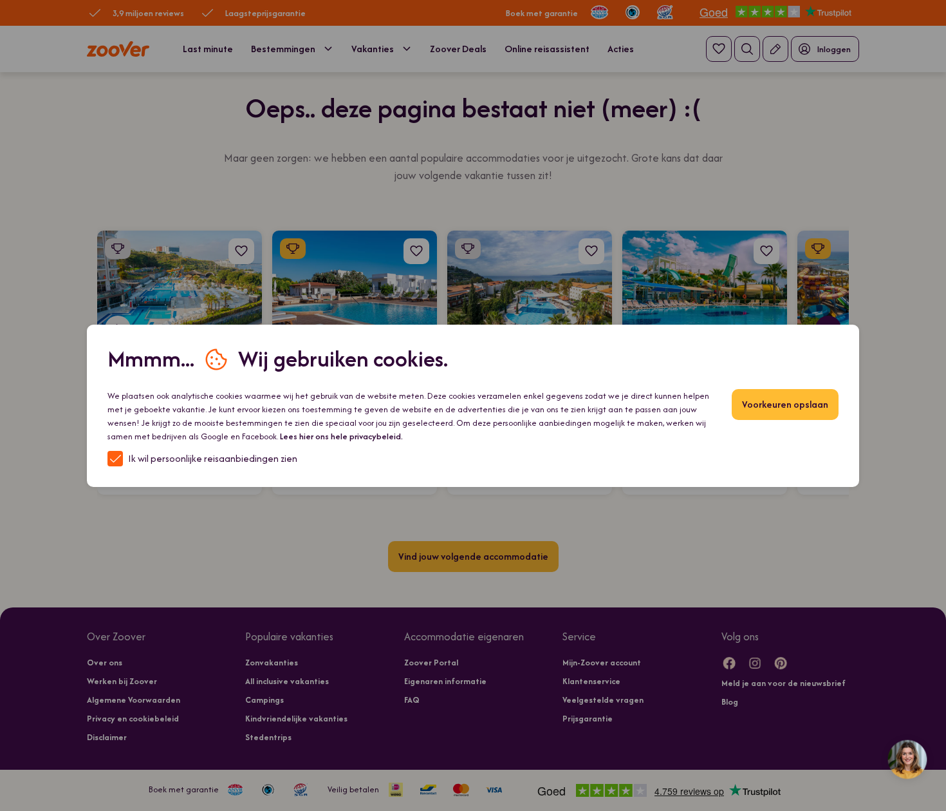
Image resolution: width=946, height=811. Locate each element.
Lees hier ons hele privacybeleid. (341, 436)
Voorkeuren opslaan (785, 404)
